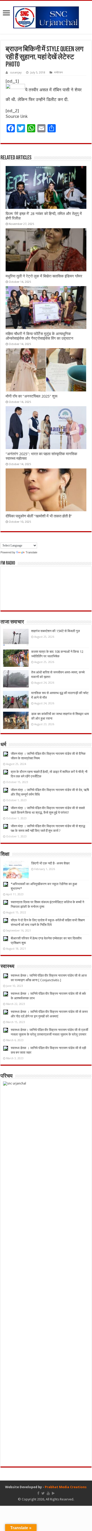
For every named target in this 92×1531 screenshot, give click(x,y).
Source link (17, 116)
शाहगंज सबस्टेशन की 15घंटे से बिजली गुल (55, 631)
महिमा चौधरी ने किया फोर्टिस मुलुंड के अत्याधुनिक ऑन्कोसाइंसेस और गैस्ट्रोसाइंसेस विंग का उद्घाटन (39, 336)
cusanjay (15, 72)
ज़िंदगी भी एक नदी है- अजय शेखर (50, 863)
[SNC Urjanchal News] (46, 16)
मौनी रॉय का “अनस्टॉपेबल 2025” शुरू (31, 396)
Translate (31, 552)
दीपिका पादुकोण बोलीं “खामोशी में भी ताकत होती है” (39, 516)
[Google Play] (53, 1493)
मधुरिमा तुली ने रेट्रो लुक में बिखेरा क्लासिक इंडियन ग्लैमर (44, 276)
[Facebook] (38, 1493)
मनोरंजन (58, 72)
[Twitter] (43, 1493)
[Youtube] (48, 1493)
